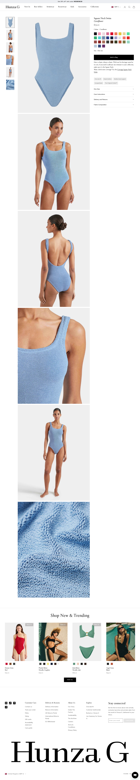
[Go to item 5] (10, 72)
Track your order (30, 710)
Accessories (82, 7)
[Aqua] (99, 37)
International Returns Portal (52, 717)
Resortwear (62, 7)
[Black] (95, 33)
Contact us (28, 707)
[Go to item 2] (10, 34)
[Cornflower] (103, 37)
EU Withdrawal (50, 722)
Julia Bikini (76, 669)
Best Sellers (38, 7)
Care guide (28, 728)
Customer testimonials (93, 710)
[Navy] (111, 37)
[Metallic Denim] (99, 46)
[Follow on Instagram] (6, 703)
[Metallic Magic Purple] (103, 46)
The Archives (72, 718)
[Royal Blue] (107, 37)
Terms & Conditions (71, 726)
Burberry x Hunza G (92, 713)
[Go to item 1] (10, 22)
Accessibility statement (29, 724)
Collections (95, 7)
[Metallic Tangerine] (128, 37)
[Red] (111, 33)
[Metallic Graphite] (107, 41)
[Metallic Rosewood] (95, 41)
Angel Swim (110, 669)
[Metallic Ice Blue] (95, 46)
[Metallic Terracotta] (120, 41)
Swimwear (50, 7)
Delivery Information (51, 707)
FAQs (27, 713)
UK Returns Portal (51, 713)
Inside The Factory (71, 711)
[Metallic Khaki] (115, 41)
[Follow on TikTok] (10, 703)
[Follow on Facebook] (6, 707)
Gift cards (28, 719)
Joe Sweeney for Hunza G (94, 717)
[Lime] (128, 33)
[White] (120, 37)
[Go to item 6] (10, 84)
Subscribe (129, 720)
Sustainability (72, 715)
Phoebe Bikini (44, 669)
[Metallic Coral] (124, 37)
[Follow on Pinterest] (14, 703)
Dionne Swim (9, 669)
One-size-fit (90, 707)
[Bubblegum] (99, 33)
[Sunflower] (120, 33)
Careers (70, 722)
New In (27, 7)
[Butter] (124, 33)
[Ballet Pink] (103, 33)
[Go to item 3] (10, 47)
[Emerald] (95, 37)
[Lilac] (115, 37)
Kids (72, 7)
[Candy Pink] (107, 33)
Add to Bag (114, 57)
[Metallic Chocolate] (111, 41)
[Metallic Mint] (128, 41)
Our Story (71, 707)
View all (70, 680)
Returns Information (51, 710)
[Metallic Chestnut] (99, 41)
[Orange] (115, 33)
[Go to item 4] (10, 59)
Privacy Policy (72, 730)
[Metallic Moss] (124, 41)
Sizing (27, 716)
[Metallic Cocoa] (103, 41)
